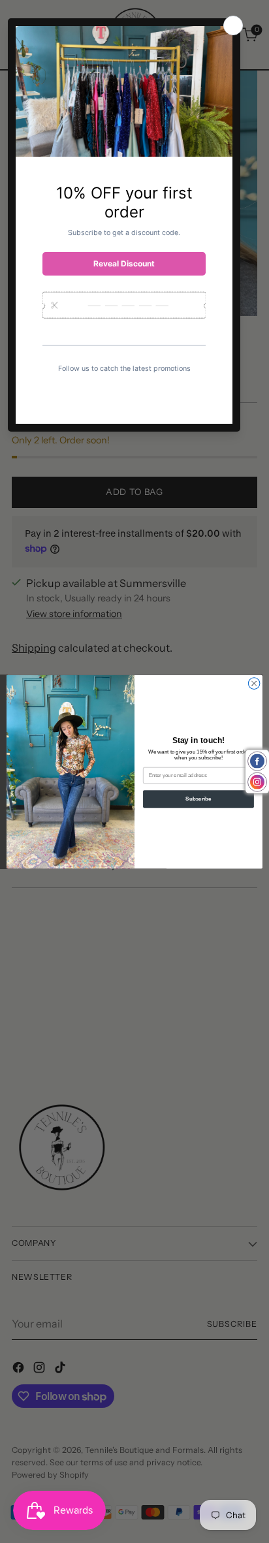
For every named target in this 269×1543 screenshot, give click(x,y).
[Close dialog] (254, 683)
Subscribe (198, 799)
